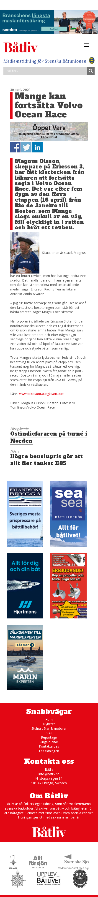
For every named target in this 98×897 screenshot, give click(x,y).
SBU (49, 733)
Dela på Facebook (15, 147)
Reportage (49, 737)
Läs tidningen (49, 751)
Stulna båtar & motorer (49, 728)
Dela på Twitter (26, 147)
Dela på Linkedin (37, 147)
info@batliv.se (49, 774)
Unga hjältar (49, 742)
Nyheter (49, 724)
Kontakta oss (49, 746)
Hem (48, 719)
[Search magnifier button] (91, 71)
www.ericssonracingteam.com (41, 393)
